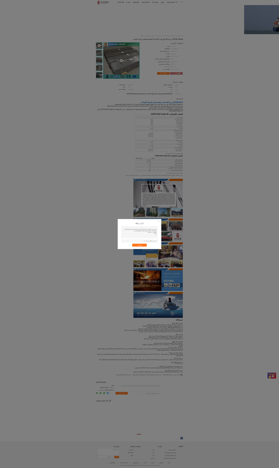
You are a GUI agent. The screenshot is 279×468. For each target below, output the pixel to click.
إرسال (139, 245)
